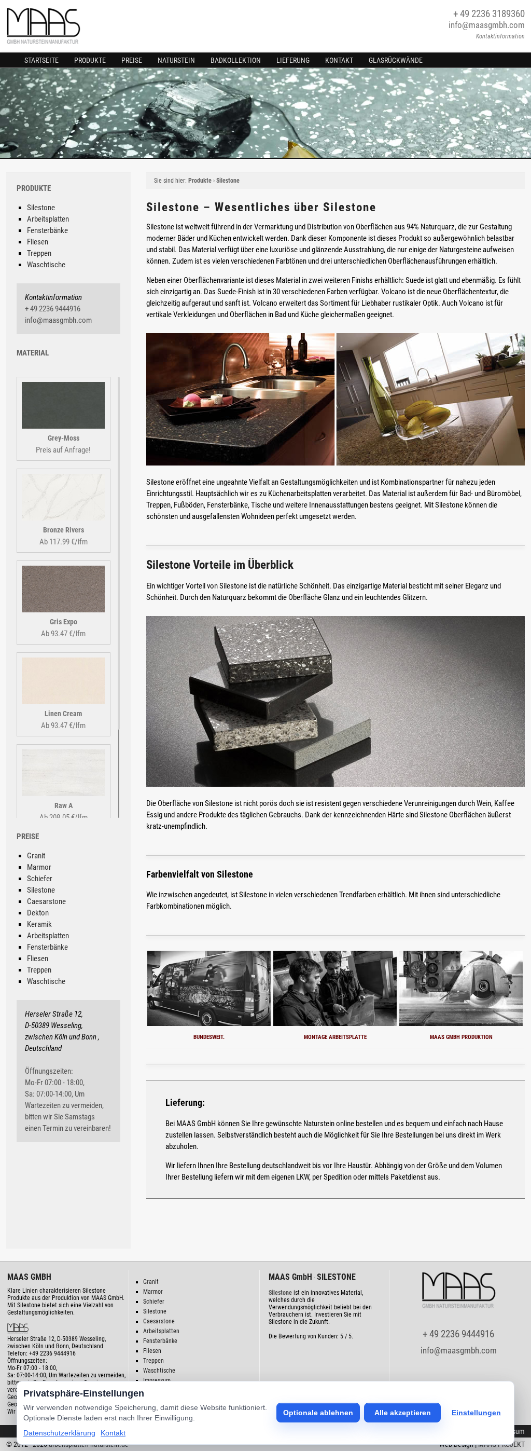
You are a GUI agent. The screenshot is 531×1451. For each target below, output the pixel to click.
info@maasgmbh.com (487, 25)
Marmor (39, 867)
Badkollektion (236, 60)
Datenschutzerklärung (59, 1433)
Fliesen (37, 242)
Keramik (39, 924)
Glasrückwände (396, 60)
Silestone (41, 207)
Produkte (90, 60)
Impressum (157, 1380)
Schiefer (39, 878)
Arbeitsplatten (48, 219)
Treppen (39, 253)
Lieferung (293, 60)
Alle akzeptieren (402, 1412)
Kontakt (339, 60)
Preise (131, 60)
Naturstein (176, 60)
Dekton (38, 913)
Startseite (41, 60)
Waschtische (46, 264)
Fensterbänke (47, 230)
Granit (36, 855)
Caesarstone (46, 901)
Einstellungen (476, 1412)
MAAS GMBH (29, 1277)
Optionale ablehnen (318, 1412)
